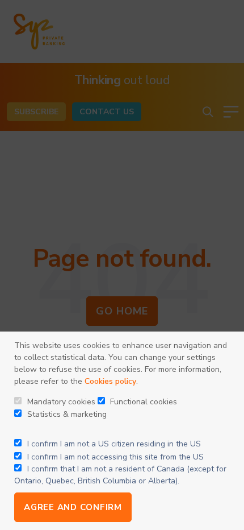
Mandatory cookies (60, 401)
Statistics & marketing (66, 414)
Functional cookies (142, 401)
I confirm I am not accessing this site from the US (115, 457)
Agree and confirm (73, 507)
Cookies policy (110, 381)
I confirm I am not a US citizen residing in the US (114, 443)
